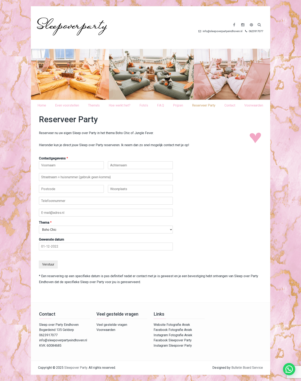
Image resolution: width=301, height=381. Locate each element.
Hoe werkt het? (119, 105)
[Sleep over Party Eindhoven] (150, 74)
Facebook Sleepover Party (173, 340)
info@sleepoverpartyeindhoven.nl (222, 31)
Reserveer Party (203, 105)
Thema (45, 222)
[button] (289, 369)
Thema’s (94, 105)
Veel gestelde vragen (111, 325)
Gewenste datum (51, 239)
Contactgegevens (53, 158)
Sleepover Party (75, 368)
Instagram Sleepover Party (173, 345)
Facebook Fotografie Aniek (173, 330)
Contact (229, 105)
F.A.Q (160, 105)
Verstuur (48, 264)
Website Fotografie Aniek (172, 325)
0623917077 (255, 31)
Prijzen (178, 105)
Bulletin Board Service (247, 368)
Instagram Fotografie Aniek (173, 335)
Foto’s (143, 105)
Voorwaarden (253, 105)
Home (41, 105)
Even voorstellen (67, 105)
